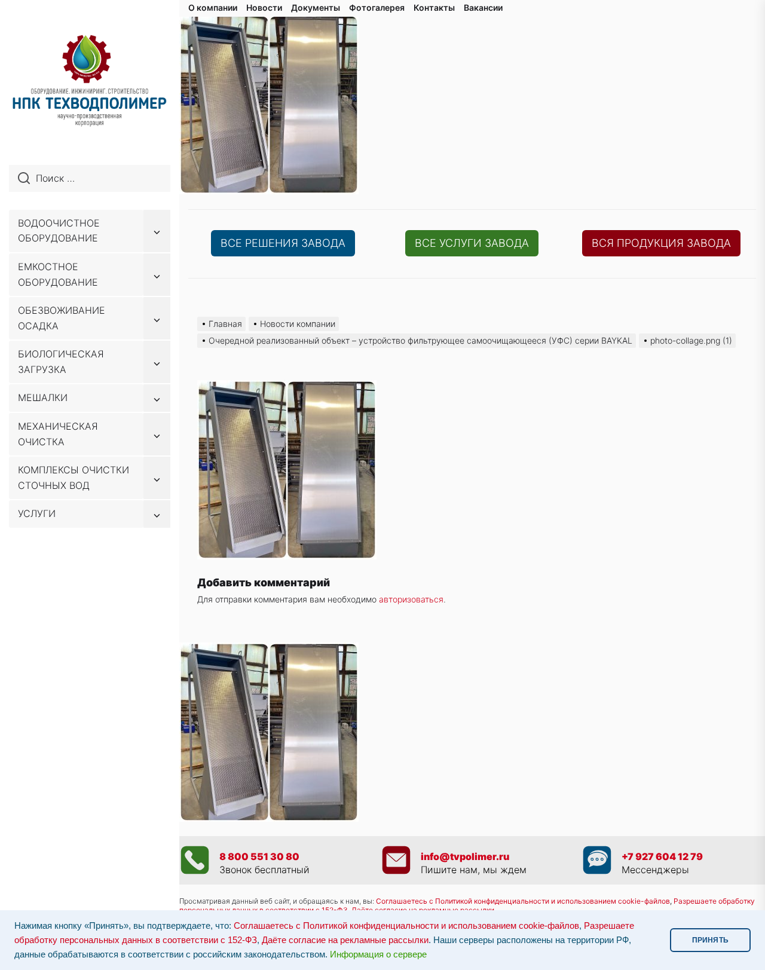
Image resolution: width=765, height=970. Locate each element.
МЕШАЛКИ (43, 397)
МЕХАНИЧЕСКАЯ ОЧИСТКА (58, 434)
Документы (315, 7)
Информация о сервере (378, 954)
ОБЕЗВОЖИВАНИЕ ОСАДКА (61, 318)
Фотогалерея (377, 7)
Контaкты (434, 7)
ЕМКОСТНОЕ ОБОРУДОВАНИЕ (58, 274)
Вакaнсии (483, 7)
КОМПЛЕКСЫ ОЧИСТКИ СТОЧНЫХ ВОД (73, 477)
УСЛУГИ (37, 513)
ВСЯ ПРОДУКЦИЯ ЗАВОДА (661, 243)
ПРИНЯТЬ (710, 940)
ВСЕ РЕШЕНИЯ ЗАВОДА (283, 243)
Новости (264, 7)
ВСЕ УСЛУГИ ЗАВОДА (472, 243)
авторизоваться (411, 599)
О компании (212, 7)
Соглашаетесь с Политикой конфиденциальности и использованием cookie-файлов (523, 900)
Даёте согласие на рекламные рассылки (345, 940)
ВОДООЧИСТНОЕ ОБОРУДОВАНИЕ (59, 230)
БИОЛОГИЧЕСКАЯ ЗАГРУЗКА (61, 361)
